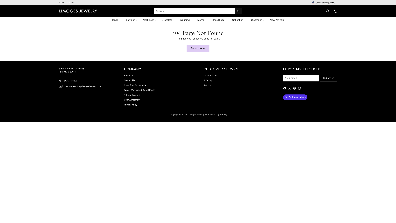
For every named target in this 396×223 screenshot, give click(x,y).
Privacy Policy (130, 104)
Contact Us (129, 80)
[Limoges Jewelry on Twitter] (289, 88)
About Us (128, 75)
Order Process (210, 75)
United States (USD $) (325, 3)
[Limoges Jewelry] (78, 11)
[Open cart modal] (335, 11)
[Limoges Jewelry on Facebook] (284, 88)
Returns (207, 85)
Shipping (208, 80)
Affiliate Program (132, 95)
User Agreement (132, 99)
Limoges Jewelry (196, 114)
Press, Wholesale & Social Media (139, 90)
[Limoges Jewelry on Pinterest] (294, 88)
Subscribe (328, 78)
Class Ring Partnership (135, 85)
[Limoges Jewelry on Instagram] (299, 88)
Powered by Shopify (217, 114)
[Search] (238, 11)
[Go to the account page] (328, 11)
